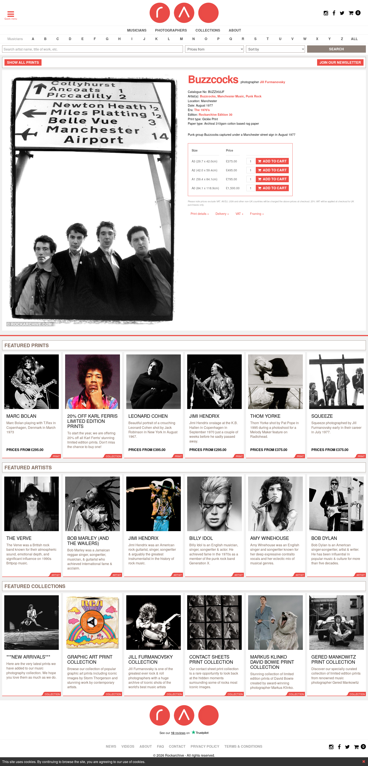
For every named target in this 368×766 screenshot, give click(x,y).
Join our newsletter (340, 62)
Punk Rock (254, 96)
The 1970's (202, 110)
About (235, 30)
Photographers (171, 30)
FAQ (160, 746)
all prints (23, 62)
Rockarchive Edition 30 (215, 114)
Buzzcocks (208, 96)
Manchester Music (230, 96)
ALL (354, 38)
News (111, 746)
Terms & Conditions (243, 746)
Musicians (137, 30)
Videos (127, 746)
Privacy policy (205, 746)
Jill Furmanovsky (272, 82)
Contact (177, 746)
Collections (208, 30)
